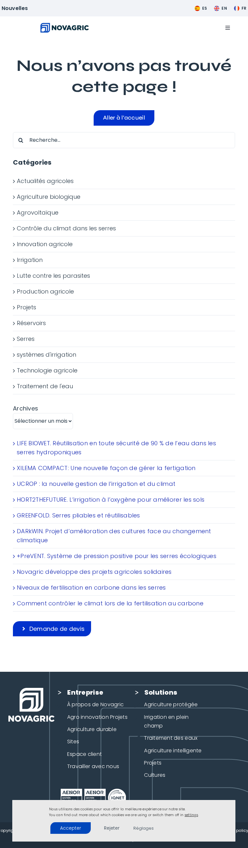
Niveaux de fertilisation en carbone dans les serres (91, 587)
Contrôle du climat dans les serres (66, 228)
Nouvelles (15, 8)
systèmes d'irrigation (46, 355)
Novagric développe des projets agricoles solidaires (94, 572)
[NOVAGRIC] (64, 26)
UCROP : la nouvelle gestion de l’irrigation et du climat (96, 484)
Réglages (143, 828)
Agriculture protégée (171, 704)
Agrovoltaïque (37, 212)
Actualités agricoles (45, 181)
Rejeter (112, 828)
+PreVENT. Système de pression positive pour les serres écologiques (116, 556)
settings (191, 815)
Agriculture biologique (48, 197)
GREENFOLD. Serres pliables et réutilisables (78, 515)
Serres (26, 339)
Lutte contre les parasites (53, 276)
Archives (25, 408)
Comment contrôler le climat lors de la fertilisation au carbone (110, 603)
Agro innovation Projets (97, 717)
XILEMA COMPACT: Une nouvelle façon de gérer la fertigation (106, 468)
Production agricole (45, 291)
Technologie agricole (47, 370)
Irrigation (30, 260)
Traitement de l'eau (45, 386)
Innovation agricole (45, 244)
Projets (26, 307)
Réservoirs (31, 323)
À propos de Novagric (95, 704)
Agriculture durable (92, 729)
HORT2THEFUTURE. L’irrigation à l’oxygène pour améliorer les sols (110, 500)
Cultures (154, 775)
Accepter (70, 828)
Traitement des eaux (170, 738)
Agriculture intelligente (173, 750)
